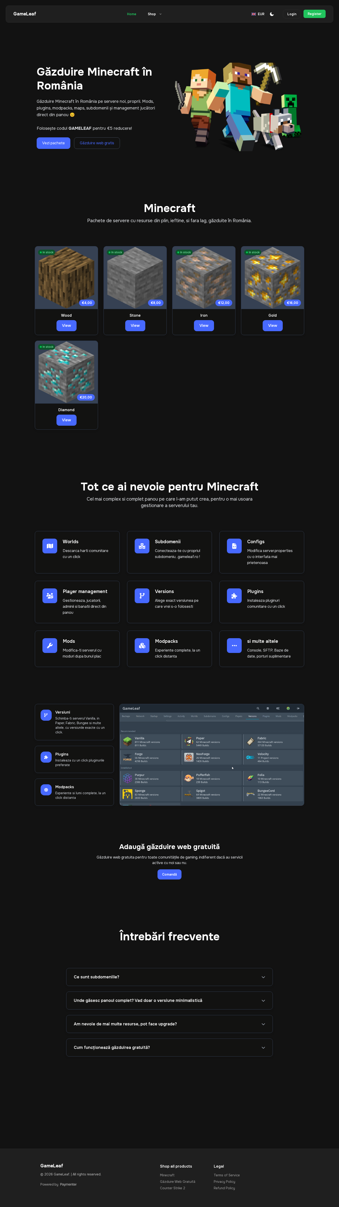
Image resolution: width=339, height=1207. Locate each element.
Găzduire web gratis (97, 143)
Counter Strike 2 (172, 1188)
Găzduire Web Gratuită (177, 1182)
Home (131, 14)
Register (314, 14)
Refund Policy (224, 1188)
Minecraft (167, 1175)
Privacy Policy (224, 1182)
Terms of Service (227, 1175)
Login (291, 14)
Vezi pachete (53, 143)
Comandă (169, 874)
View (66, 325)
